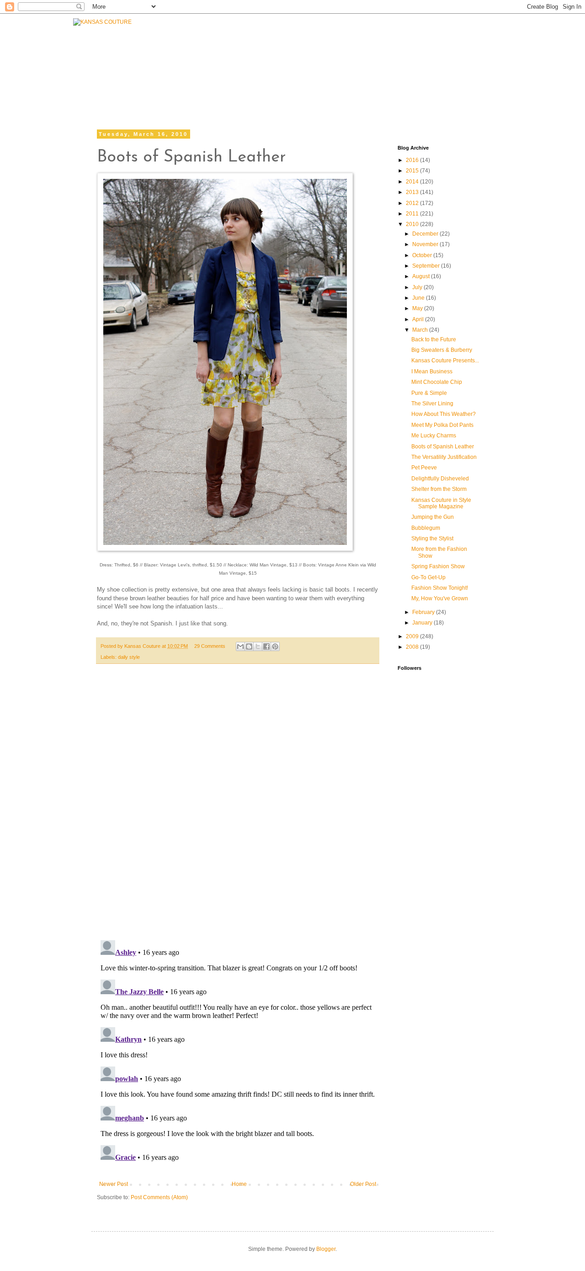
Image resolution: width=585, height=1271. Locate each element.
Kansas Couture (143, 646)
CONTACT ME (353, 62)
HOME (158, 76)
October (422, 255)
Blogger (325, 1249)
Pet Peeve (424, 467)
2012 (413, 203)
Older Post (363, 1184)
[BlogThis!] (249, 646)
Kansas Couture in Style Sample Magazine (441, 503)
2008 (413, 647)
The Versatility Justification (444, 457)
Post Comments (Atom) (159, 1197)
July (418, 287)
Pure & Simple (429, 393)
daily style (129, 657)
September (426, 266)
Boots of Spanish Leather (442, 446)
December (426, 234)
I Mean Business (431, 371)
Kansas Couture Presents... (445, 360)
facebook (303, 86)
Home (239, 1184)
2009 (413, 636)
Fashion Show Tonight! (439, 588)
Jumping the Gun (432, 517)
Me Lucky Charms (433, 435)
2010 (413, 224)
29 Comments (209, 646)
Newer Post (113, 1184)
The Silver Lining (432, 403)
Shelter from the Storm (439, 489)
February (424, 612)
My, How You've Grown (439, 598)
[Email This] (240, 646)
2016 (413, 160)
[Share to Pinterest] (275, 646)
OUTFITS (252, 65)
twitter (357, 86)
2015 (413, 170)
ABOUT (298, 62)
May (418, 308)
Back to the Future (433, 339)
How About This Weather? (443, 414)
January (423, 622)
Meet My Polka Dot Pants (442, 425)
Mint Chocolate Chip (436, 382)
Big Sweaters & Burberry (441, 350)
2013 (413, 192)
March (420, 330)
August (421, 276)
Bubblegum (425, 528)
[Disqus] (237, 806)
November (426, 244)
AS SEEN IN (477, 62)
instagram (411, 86)
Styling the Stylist (432, 538)
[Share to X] (257, 646)
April (418, 319)
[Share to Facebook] (266, 646)
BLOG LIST (415, 62)
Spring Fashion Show (438, 566)
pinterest (467, 86)
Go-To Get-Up (428, 577)
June (419, 298)
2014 (413, 181)
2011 (413, 213)
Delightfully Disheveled (440, 478)
